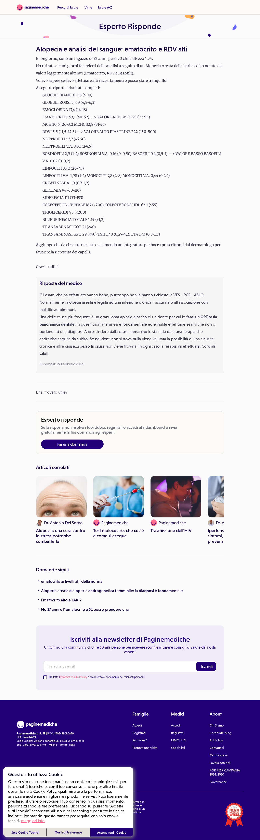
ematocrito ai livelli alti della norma (71, 581)
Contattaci (217, 747)
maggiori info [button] (33, 820)
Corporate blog (220, 733)
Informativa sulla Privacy (73, 677)
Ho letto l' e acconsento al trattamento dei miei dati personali (97, 677)
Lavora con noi (220, 763)
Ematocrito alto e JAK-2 (61, 600)
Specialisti (178, 747)
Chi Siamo (217, 725)
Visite (88, 7)
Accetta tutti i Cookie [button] (111, 832)
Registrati (139, 733)
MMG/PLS (178, 740)
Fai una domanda (72, 444)
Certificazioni (219, 755)
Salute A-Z (105, 7)
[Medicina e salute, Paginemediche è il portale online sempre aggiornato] (33, 7)
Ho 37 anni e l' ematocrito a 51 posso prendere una (85, 609)
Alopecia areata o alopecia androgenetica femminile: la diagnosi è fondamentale (112, 590)
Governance (218, 782)
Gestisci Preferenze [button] (68, 832)
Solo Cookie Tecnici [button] (25, 832)
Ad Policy (216, 740)
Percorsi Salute (67, 7)
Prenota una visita (144, 747)
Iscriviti (207, 666)
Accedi (137, 725)
